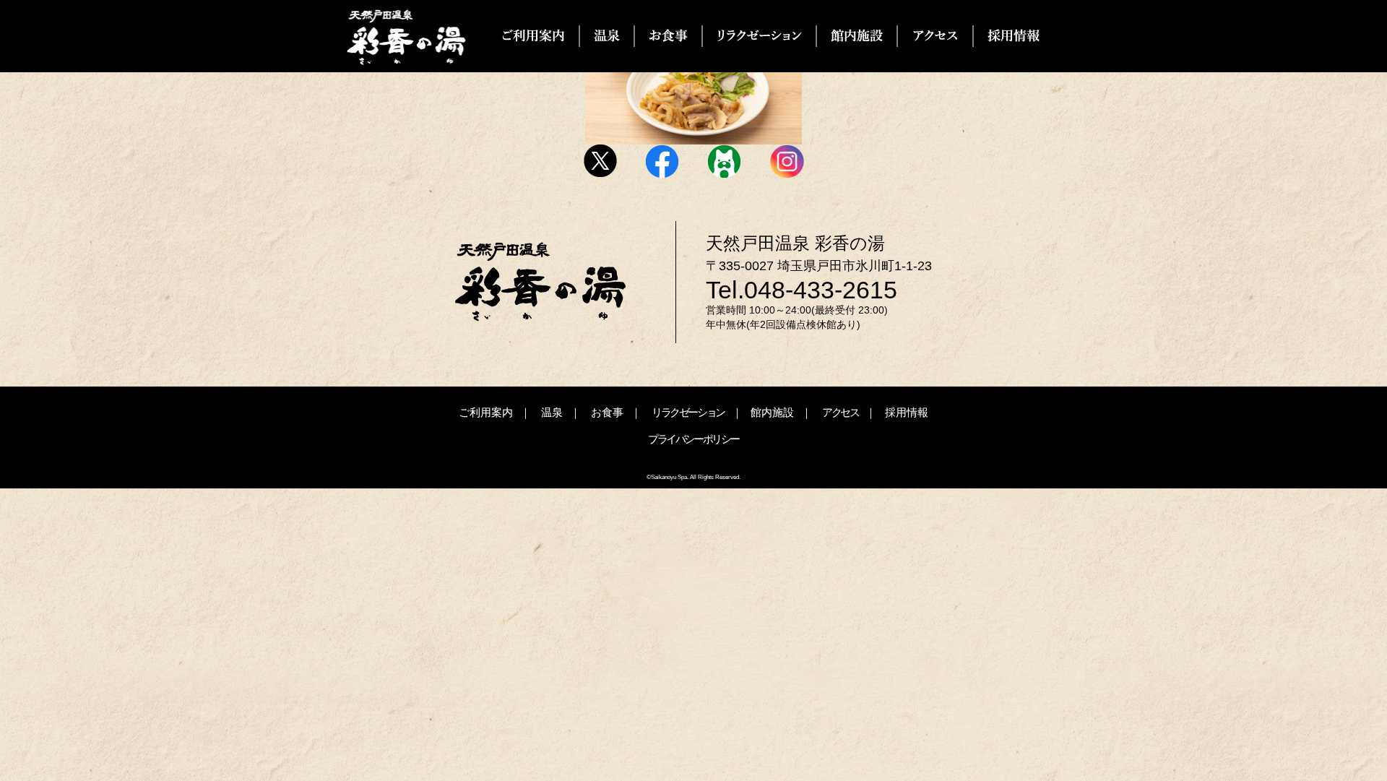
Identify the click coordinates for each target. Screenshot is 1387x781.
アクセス (840, 412)
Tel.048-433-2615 (801, 289)
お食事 (607, 412)
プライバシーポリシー (693, 439)
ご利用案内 (486, 412)
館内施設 (772, 412)
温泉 (552, 412)
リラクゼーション (688, 412)
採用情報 (906, 412)
